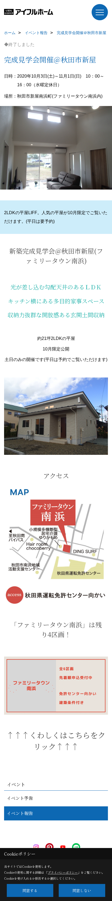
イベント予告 (20, 798)
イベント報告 (20, 813)
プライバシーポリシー (63, 872)
